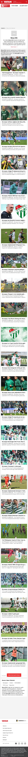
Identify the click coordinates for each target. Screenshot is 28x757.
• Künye (11, 755)
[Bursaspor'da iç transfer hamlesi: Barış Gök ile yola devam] (14, 88)
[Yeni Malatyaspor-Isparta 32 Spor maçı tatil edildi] (14, 531)
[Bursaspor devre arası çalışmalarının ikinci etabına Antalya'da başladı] (14, 383)
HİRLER (4, 5)
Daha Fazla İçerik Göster (14, 675)
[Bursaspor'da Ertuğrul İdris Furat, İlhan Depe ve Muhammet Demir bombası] (14, 432)
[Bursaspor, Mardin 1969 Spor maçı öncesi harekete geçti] (14, 186)
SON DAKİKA (17, 683)
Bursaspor (5, 683)
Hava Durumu (5, 735)
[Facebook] (19, 743)
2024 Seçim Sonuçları (7, 730)
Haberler (3, 28)
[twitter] (22, 743)
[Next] (16, 743)
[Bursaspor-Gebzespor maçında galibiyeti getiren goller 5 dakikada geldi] (14, 260)
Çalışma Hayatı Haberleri (8, 732)
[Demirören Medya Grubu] (21, 720)
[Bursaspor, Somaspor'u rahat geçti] (14, 457)
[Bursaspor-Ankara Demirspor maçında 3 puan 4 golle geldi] (14, 506)
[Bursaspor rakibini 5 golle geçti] (14, 605)
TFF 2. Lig (5, 685)
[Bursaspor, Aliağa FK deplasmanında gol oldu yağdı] (14, 162)
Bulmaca (4, 737)
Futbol (11, 683)
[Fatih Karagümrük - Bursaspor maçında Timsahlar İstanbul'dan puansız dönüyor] (14, 63)
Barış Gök (12, 685)
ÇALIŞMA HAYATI (24, 5)
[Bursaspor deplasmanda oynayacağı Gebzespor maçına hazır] (14, 654)
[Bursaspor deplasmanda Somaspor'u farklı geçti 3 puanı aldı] (14, 482)
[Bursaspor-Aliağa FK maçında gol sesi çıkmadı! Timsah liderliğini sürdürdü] (14, 408)
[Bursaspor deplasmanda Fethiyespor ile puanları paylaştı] (14, 236)
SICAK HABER (15, 5)
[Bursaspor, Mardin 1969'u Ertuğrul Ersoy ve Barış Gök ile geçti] (14, 555)
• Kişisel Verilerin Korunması (19, 755)
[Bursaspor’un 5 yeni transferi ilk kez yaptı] (14, 334)
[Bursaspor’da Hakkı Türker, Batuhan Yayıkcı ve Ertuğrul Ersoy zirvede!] (14, 629)
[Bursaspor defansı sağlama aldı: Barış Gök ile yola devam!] (14, 113)
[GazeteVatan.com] (5, 721)
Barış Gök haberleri (11, 28)
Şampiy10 (5, 739)
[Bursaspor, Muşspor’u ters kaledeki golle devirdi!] (14, 285)
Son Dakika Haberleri (7, 728)
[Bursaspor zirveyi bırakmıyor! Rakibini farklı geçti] (14, 580)
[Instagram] (25, 743)
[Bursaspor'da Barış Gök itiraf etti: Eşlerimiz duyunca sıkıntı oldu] (14, 137)
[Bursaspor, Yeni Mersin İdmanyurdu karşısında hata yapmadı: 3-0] (14, 309)
